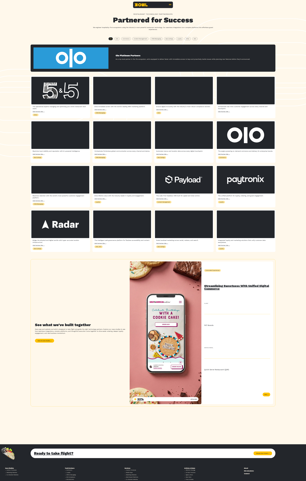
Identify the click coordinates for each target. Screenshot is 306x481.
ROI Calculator (249, 471)
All (110, 39)
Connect (247, 473)
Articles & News (189, 468)
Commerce (126, 39)
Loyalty (179, 39)
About (246, 468)
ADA (117, 39)
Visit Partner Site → (39, 111)
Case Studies (9, 468)
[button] (35, 115)
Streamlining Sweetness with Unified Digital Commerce (236, 287)
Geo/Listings (169, 39)
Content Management (140, 39)
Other (187, 39)
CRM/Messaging (156, 39)
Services (127, 468)
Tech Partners (70, 468)
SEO (195, 39)
